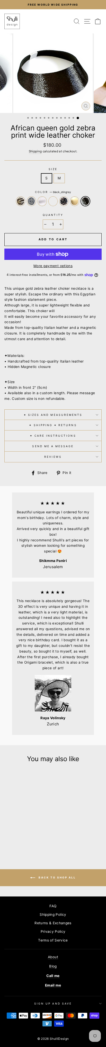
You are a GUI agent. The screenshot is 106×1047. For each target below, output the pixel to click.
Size (53, 169)
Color (53, 191)
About (53, 957)
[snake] (26, 833)
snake (53, 201)
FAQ (52, 906)
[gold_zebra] (8, 833)
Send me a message (53, 446)
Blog (53, 966)
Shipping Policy (53, 914)
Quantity (53, 214)
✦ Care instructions (53, 435)
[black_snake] (32, 833)
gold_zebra (20, 201)
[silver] (20, 833)
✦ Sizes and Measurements (53, 414)
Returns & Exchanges (52, 923)
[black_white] (14, 833)
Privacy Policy (53, 931)
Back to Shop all (56, 877)
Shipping (35, 151)
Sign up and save (53, 1003)
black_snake (63, 201)
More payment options (53, 266)
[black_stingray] (23, 838)
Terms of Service (53, 940)
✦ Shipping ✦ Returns (53, 425)
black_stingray (85, 201)
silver (42, 201)
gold (74, 201)
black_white (31, 201)
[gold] (38, 833)
